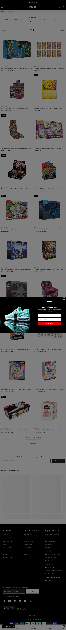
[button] (8, 626)
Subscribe (49, 323)
